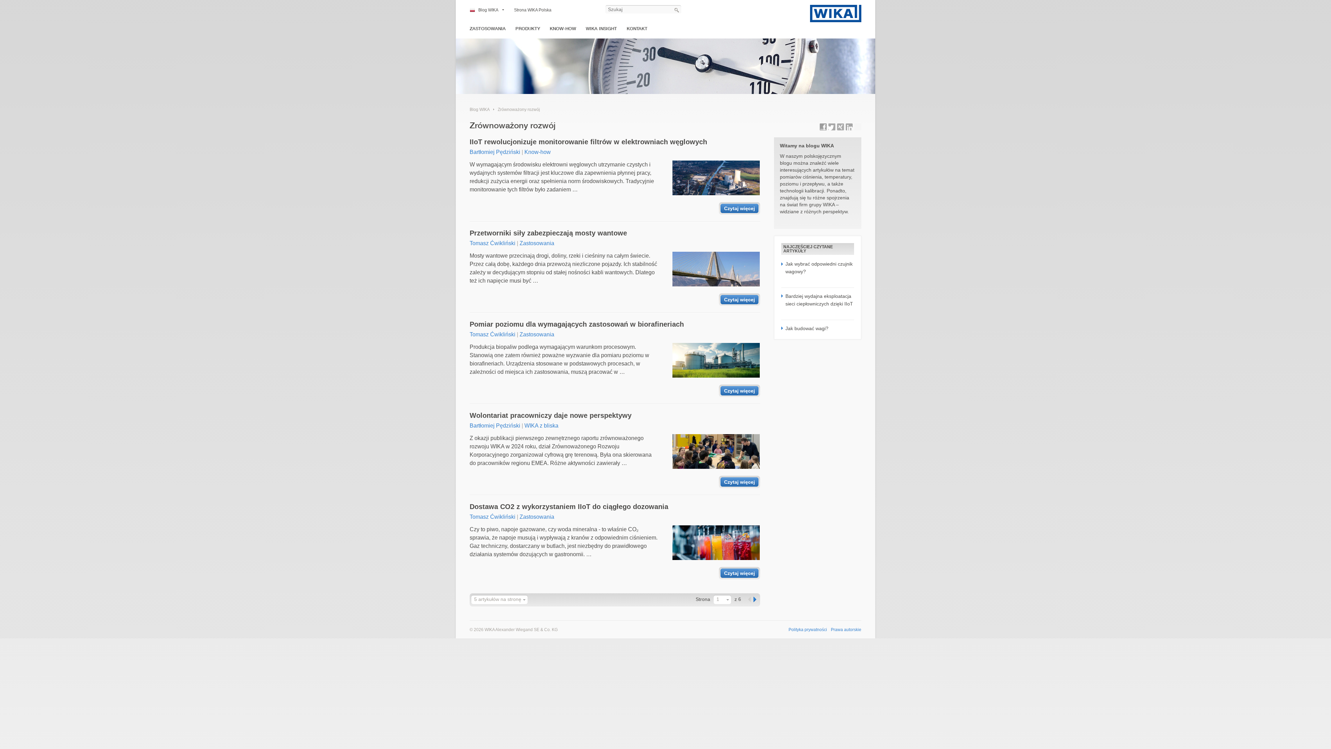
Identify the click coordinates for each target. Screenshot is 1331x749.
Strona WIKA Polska (532, 10)
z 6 (737, 599)
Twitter (831, 126)
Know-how (563, 28)
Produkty (527, 28)
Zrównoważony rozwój (519, 109)
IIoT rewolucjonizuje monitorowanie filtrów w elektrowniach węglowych (588, 142)
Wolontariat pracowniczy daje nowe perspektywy (551, 415)
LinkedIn (849, 126)
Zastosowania (488, 28)
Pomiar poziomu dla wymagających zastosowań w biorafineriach (577, 324)
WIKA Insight (601, 28)
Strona (703, 599)
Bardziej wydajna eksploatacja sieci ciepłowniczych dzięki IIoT (819, 300)
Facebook (823, 126)
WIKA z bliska (541, 426)
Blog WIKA (488, 10)
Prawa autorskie (846, 629)
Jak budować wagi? (806, 328)
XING (840, 126)
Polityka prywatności (808, 629)
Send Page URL (857, 126)
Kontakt (637, 28)
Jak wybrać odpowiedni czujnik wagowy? (819, 267)
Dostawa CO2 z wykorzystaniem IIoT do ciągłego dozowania (569, 506)
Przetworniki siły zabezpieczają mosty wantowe (548, 233)
